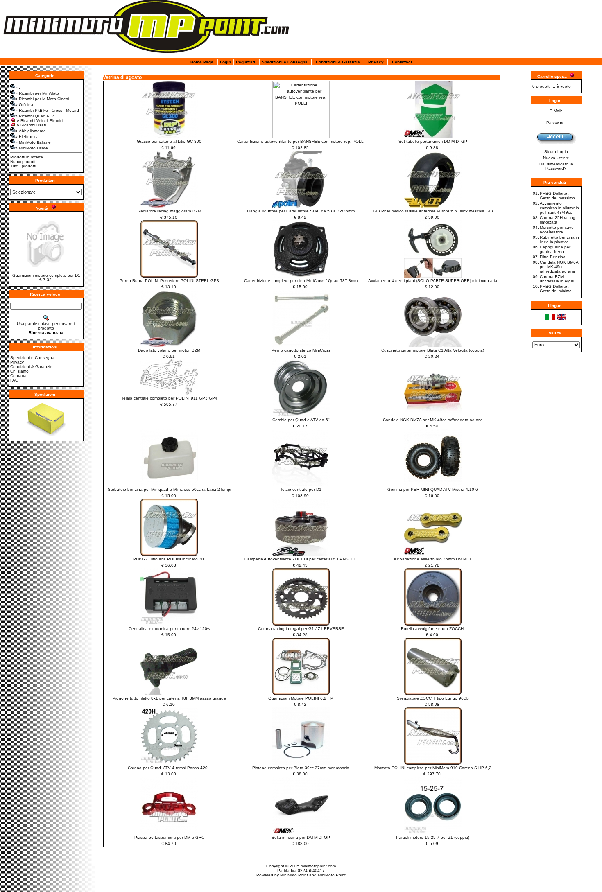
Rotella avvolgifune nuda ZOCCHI (433, 628)
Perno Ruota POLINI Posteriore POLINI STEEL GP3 (169, 280)
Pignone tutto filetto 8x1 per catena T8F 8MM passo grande (169, 698)
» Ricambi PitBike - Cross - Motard (47, 110)
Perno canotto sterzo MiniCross (301, 350)
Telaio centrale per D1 (300, 489)
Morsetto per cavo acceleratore (557, 229)
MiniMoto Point (294, 875)
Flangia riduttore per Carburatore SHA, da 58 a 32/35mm (301, 211)
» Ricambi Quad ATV (34, 116)
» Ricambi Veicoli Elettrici (40, 120)
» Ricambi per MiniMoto (37, 93)
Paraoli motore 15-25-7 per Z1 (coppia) (432, 837)
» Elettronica (27, 136)
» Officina (24, 104)
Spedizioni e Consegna (285, 62)
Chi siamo (19, 371)
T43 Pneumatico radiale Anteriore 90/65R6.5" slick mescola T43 (433, 211)
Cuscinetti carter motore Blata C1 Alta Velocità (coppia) (432, 350)
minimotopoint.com (318, 866)
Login (225, 62)
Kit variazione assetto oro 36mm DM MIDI (433, 559)
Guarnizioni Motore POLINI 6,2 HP (300, 698)
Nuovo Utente (556, 158)
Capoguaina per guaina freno (555, 249)
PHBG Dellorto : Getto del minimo (556, 288)
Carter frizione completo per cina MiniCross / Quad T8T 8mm (301, 280)
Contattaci (402, 62)
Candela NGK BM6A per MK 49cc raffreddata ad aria (559, 266)
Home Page (201, 62)
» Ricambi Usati (31, 125)
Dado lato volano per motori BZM (169, 350)
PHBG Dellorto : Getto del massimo (557, 195)
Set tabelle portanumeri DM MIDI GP (432, 141)
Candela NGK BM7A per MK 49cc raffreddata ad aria (433, 420)
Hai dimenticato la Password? (556, 166)
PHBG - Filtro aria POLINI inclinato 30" (169, 559)
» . (17, 87)
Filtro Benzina (553, 257)
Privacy (376, 62)
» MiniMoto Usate (31, 148)
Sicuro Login (556, 151)
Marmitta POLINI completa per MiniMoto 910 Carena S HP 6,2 (432, 768)
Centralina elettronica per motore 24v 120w (169, 628)
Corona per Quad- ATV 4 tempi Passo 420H (169, 768)
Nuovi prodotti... (25, 161)
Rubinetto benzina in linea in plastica (559, 239)
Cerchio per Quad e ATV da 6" (301, 420)
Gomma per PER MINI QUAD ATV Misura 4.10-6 (432, 489)
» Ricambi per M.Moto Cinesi (42, 99)
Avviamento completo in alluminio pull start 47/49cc (559, 208)
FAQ (14, 380)
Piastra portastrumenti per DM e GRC (169, 837)
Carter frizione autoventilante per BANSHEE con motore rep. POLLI (301, 141)
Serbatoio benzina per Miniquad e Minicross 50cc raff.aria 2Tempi (169, 489)
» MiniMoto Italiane (33, 142)
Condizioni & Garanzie (338, 62)
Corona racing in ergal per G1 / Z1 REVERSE (301, 628)
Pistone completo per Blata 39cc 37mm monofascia (300, 768)
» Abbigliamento (30, 131)
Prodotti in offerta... (28, 157)
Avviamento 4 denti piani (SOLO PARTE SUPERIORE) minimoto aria (432, 280)
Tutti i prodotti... (25, 166)
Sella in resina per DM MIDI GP (301, 837)
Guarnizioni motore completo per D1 (46, 275)
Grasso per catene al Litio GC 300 (169, 141)
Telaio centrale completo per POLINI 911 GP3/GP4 (169, 398)
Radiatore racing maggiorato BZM (169, 211)
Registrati (245, 62)
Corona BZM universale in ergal (557, 278)
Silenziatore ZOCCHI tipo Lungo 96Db (433, 698)
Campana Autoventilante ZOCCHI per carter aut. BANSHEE (300, 559)
